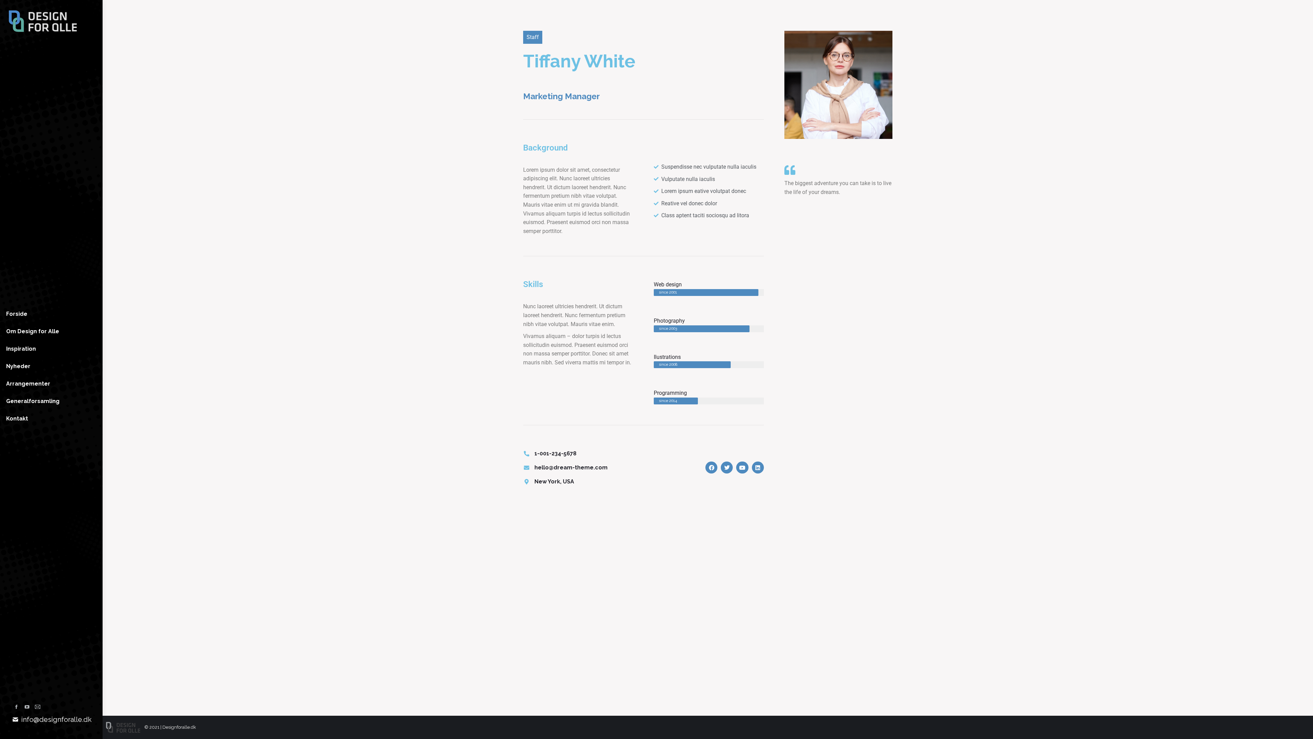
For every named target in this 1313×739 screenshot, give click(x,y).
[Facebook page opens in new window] (16, 706)
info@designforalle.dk (56, 719)
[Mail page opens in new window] (37, 706)
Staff (533, 37)
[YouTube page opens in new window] (27, 706)
